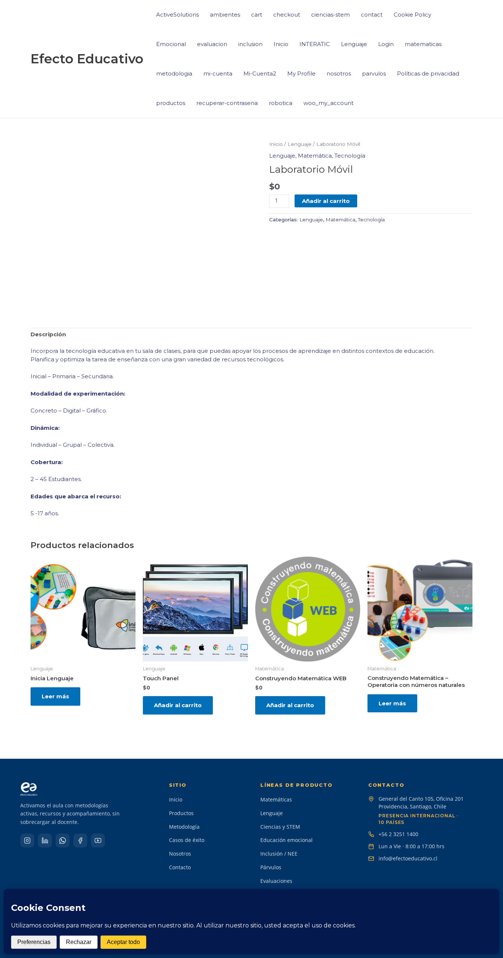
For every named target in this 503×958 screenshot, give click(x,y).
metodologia (174, 73)
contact (372, 14)
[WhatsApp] (63, 841)
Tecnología (349, 155)
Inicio (281, 44)
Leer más (55, 696)
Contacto (180, 867)
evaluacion (212, 44)
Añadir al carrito (326, 200)
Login (386, 44)
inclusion (250, 44)
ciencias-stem (330, 14)
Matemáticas (276, 799)
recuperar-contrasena (227, 102)
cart (256, 14)
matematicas (423, 44)
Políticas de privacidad (428, 73)
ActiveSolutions (177, 14)
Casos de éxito (186, 839)
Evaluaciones (276, 880)
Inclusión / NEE (279, 853)
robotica (280, 102)
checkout (286, 14)
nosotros (339, 73)
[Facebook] (80, 841)
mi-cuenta (217, 73)
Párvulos (270, 867)
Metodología (184, 826)
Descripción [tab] (48, 334)
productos (170, 102)
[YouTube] (98, 841)
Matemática (315, 155)
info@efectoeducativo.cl (408, 858)
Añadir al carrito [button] (178, 705)
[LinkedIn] (45, 841)
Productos (181, 813)
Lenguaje (354, 44)
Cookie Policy (412, 14)
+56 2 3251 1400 (398, 834)
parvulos (374, 73)
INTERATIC (314, 44)
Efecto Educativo (87, 59)
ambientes (225, 14)
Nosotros (180, 853)
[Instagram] (27, 841)
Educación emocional (286, 839)
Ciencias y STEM (280, 826)
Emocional (171, 44)
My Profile (301, 73)
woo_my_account (328, 102)
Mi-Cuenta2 (259, 73)
